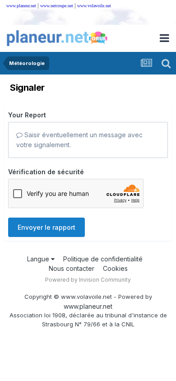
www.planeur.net (21, 5)
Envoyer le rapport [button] (46, 227)
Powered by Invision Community (88, 279)
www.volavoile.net (94, 5)
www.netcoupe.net (56, 5)
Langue (39, 259)
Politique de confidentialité (103, 259)
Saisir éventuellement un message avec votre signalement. (79, 140)
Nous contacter (71, 268)
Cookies (115, 268)
